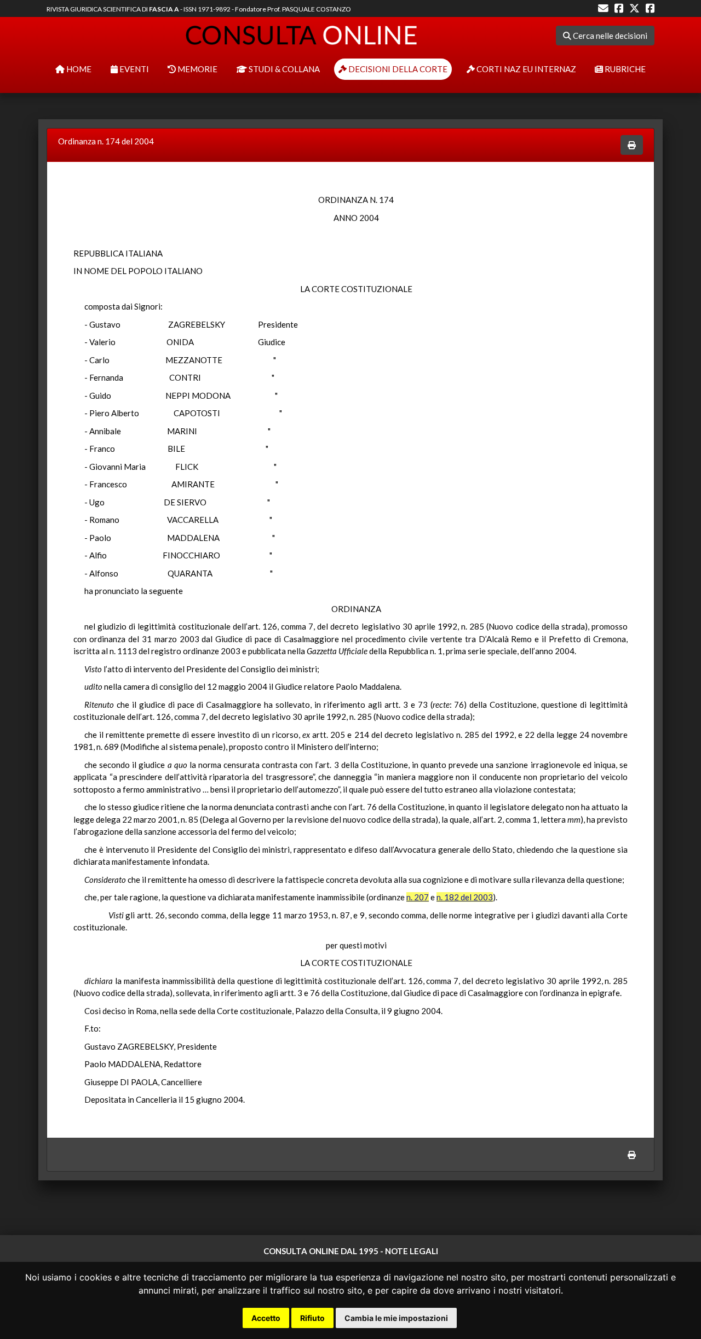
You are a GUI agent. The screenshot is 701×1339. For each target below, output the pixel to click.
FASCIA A (164, 9)
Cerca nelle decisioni (609, 35)
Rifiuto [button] (312, 1318)
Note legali (411, 1251)
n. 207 (417, 897)
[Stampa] (631, 145)
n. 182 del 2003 (464, 897)
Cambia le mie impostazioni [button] (396, 1318)
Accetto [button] (265, 1318)
